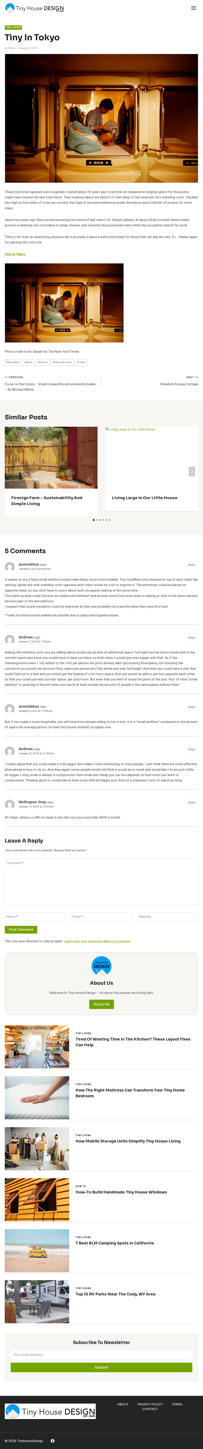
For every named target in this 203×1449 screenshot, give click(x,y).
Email (78, 917)
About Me (102, 1004)
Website (145, 917)
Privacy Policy (150, 1404)
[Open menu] (193, 8)
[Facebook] (52, 1441)
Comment (15, 863)
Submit (101, 1367)
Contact (150, 1409)
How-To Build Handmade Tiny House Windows (121, 1192)
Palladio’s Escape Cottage (179, 381)
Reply (191, 565)
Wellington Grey (32, 802)
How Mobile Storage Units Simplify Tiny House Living (128, 1141)
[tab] (94, 520)
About (122, 1404)
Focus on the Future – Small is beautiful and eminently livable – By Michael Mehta (50, 383)
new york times (62, 362)
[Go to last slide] (11, 471)
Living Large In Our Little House (144, 497)
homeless (13, 362)
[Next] (192, 471)
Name (12, 917)
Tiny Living (13, 27)
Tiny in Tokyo (15, 254)
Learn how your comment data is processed (97, 941)
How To (81, 1186)
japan (29, 362)
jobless (42, 362)
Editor (11, 48)
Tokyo (81, 362)
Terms (177, 1404)
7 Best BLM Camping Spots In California (115, 1243)
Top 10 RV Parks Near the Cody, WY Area (115, 1294)
